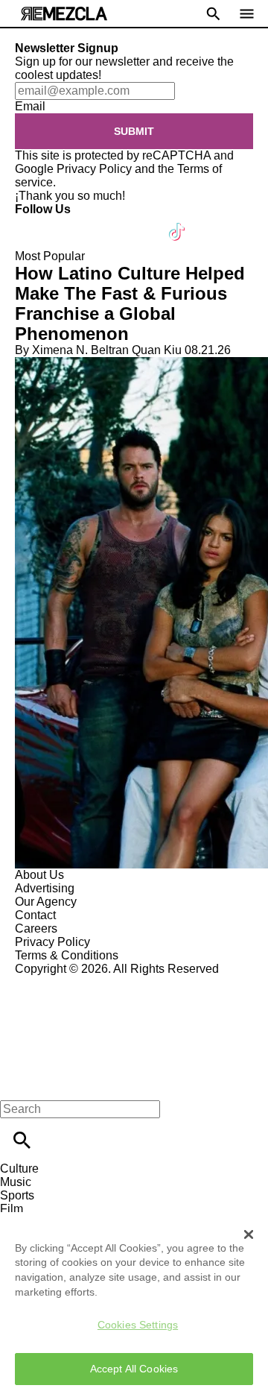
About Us (39, 874)
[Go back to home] (134, 1030)
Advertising (44, 888)
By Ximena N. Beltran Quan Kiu (98, 350)
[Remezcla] (64, 14)
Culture (19, 1168)
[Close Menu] (17, 1083)
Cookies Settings (138, 1325)
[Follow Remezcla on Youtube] (142, 222)
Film (11, 1208)
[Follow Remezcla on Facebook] (33, 222)
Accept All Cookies (134, 1369)
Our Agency (46, 901)
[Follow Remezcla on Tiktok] (177, 222)
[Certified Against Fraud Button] (68, 982)
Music (15, 1182)
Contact (35, 915)
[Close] (248, 1234)
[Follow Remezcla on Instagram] (106, 222)
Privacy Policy (94, 169)
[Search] (22, 1140)
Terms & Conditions (66, 955)
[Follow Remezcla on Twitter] (69, 222)
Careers (36, 928)
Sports (17, 1195)
